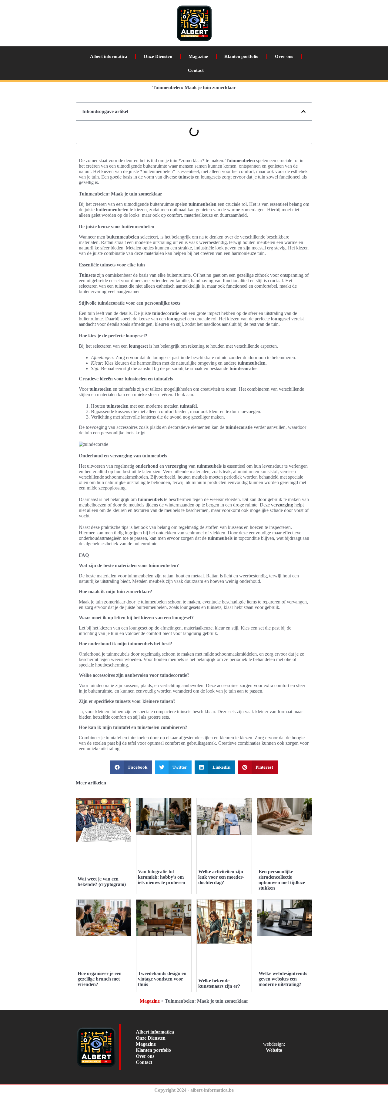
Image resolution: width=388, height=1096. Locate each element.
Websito (274, 1050)
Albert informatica (108, 56)
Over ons (284, 56)
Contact (196, 70)
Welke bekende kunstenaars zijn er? (219, 983)
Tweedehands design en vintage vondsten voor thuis (162, 979)
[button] (303, 111)
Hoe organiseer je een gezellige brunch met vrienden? (100, 979)
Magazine (198, 56)
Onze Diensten (158, 56)
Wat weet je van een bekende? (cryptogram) (102, 881)
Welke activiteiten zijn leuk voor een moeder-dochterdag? (221, 877)
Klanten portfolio (241, 56)
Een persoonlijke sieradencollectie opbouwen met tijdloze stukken (282, 880)
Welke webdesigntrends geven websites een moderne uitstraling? (283, 979)
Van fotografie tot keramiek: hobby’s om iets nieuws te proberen (161, 877)
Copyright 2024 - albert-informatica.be (194, 1090)
